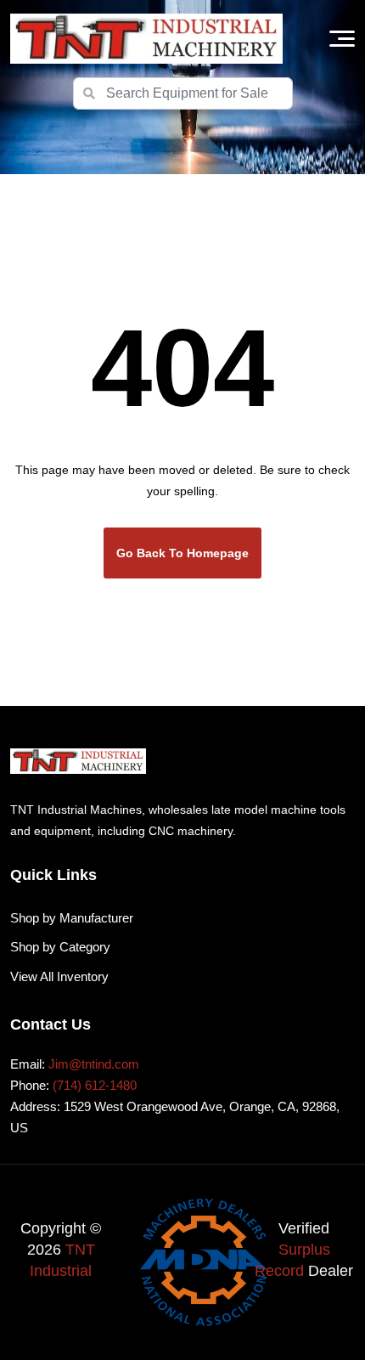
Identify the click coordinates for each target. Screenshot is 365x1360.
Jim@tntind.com (93, 1064)
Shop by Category (60, 947)
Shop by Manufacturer (71, 918)
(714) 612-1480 (95, 1085)
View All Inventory (59, 976)
